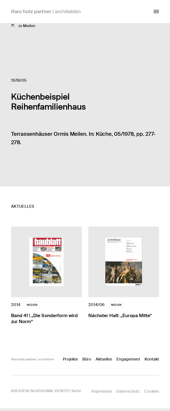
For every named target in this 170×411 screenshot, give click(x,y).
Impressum (101, 391)
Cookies (151, 391)
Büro (86, 359)
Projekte (70, 359)
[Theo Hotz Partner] (32, 359)
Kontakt (152, 359)
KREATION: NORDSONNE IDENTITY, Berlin (46, 391)
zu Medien (26, 25)
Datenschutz (128, 391)
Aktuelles (104, 359)
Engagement (128, 359)
